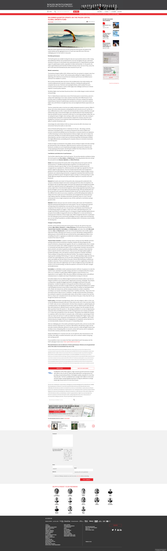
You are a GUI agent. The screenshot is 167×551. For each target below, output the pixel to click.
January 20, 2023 (82, 427)
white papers (67, 531)
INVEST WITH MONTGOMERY (83, 368)
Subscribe (99, 11)
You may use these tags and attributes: (58, 450)
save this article (91, 21)
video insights (67, 532)
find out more (57, 411)
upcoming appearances (69, 526)
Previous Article (56, 422)
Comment (55, 433)
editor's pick (48, 542)
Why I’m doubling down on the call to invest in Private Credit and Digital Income (107, 45)
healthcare (47, 533)
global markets (49, 532)
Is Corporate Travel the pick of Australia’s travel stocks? (63, 425)
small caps (47, 529)
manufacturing (49, 536)
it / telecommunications (50, 534)
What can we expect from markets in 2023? (82, 425)
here (103, 14)
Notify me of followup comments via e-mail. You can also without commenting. (71, 476)
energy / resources (49, 528)
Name (54, 464)
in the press (66, 529)
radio (65, 528)
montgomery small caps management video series (69, 535)
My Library (114, 11)
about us (87, 528)
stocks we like (48, 539)
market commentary (50, 537)
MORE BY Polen (60, 368)
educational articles (50, 541)
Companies (47, 526)
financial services (49, 530)
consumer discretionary (51, 527)
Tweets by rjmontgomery (114, 83)
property (47, 538)
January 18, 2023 (62, 428)
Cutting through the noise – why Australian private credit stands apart (107, 35)
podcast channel (68, 533)
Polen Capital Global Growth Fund (71, 341)
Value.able (50, 22)
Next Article (75, 422)
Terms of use (88, 541)
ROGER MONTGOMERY (60, 5)
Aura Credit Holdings (50, 543)
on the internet (67, 530)
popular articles (49, 540)
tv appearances (67, 527)
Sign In (106, 11)
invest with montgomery (91, 527)
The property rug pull (107, 26)
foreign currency (49, 531)
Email (75, 468)
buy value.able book (90, 526)
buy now (111, 77)
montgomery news (89, 530)
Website (54, 471)
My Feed (120, 11)
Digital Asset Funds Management (52, 544)
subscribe (114, 61)
